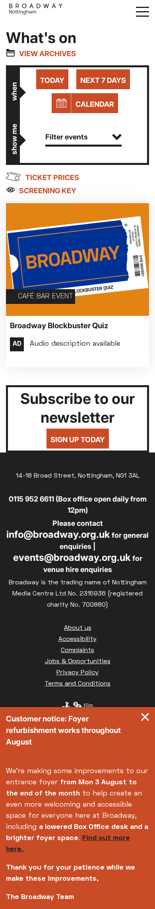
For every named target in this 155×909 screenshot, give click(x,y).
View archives (47, 53)
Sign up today (77, 439)
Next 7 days (103, 80)
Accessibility (77, 639)
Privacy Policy (77, 673)
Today (52, 80)
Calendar (95, 104)
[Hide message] (145, 719)
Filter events (66, 137)
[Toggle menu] (142, 11)
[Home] (36, 11)
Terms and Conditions (77, 684)
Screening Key (47, 190)
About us (77, 628)
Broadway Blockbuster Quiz (59, 325)
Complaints (77, 650)
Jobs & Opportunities (77, 661)
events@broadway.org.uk (72, 557)
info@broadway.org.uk (58, 534)
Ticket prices (52, 177)
